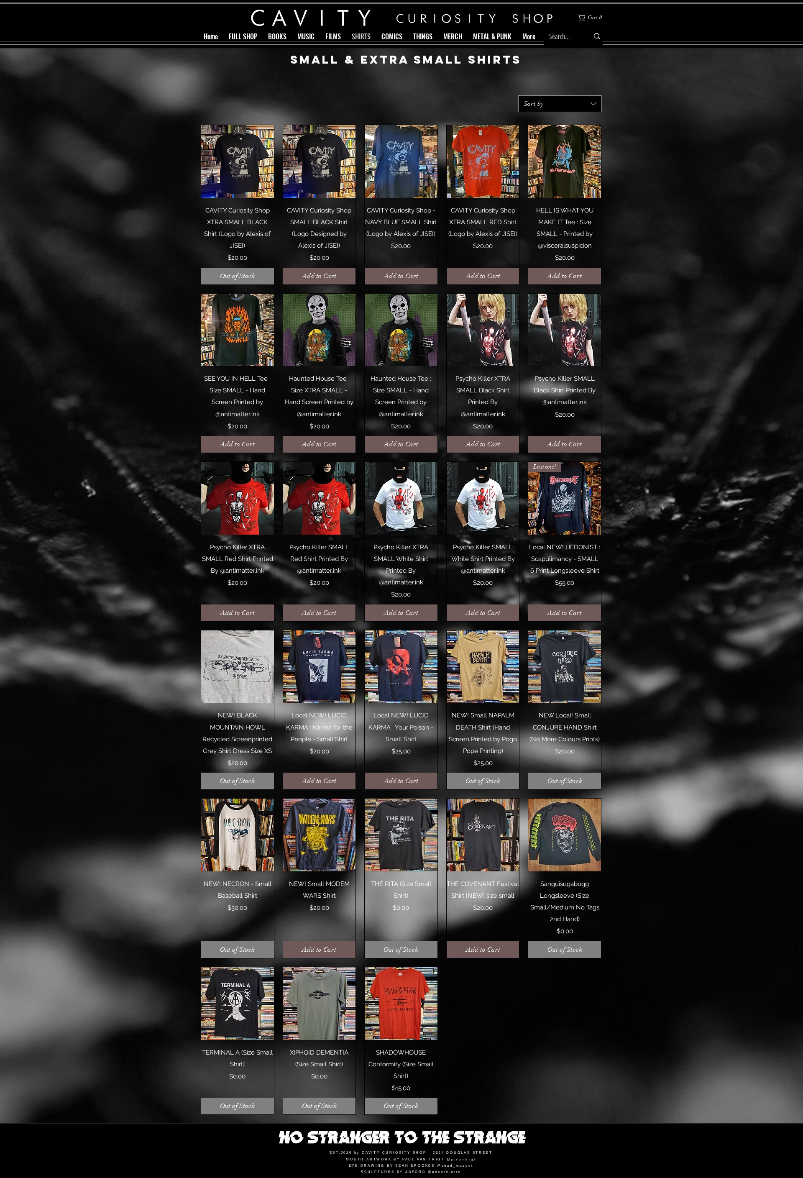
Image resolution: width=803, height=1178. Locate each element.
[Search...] (597, 36)
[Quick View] (237, 161)
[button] (591, 17)
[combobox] (560, 103)
